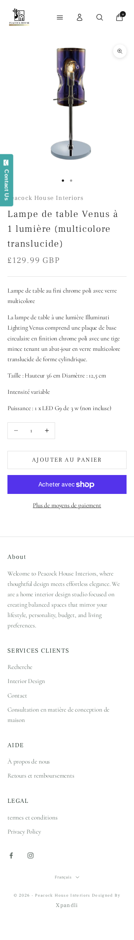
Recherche (19, 667)
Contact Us (7, 183)
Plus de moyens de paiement (67, 505)
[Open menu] (60, 17)
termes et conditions (32, 817)
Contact (17, 695)
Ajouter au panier (67, 460)
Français (63, 877)
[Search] (100, 17)
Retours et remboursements (40, 775)
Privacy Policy (24, 831)
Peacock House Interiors (45, 198)
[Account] (80, 17)
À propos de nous (28, 761)
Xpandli (67, 905)
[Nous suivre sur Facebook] (11, 855)
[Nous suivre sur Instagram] (30, 855)
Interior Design (26, 681)
